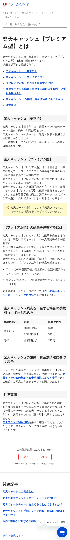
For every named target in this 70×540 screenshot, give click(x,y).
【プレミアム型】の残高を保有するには (29, 83)
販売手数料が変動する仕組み (19, 521)
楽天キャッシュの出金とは (18, 491)
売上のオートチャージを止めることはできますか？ (33, 504)
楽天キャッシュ (12, 17)
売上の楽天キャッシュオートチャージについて (30, 497)
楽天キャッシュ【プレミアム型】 (25, 77)
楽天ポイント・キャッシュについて (37, 13)
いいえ (44, 456)
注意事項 (11, 104)
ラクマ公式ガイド (10, 13)
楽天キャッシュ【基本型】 (21, 71)
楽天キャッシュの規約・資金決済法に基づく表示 (34, 99)
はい (25, 456)
